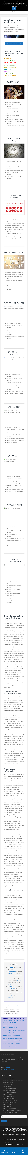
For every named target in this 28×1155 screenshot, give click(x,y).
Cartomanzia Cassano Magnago (9, 1108)
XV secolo (10, 996)
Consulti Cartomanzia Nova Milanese (13, 1006)
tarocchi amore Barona (8, 1082)
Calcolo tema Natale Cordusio (10, 1027)
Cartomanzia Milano (10, 1144)
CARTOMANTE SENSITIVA (10, 67)
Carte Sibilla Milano (8, 1137)
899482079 (8, 1067)
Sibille (9, 984)
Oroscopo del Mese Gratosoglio (10, 1100)
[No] (26, 5)
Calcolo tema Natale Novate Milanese (12, 1033)
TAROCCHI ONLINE (8, 73)
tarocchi (19, 980)
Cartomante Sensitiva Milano (19, 1137)
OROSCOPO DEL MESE (9, 64)
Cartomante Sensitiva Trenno (10, 1025)
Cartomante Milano (19, 1144)
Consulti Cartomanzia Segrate (9, 1092)
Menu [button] (14, 11)
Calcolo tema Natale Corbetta (9, 1090)
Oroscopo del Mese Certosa (9, 1078)
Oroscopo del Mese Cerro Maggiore (11, 1035)
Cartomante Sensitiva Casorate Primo (12, 1040)
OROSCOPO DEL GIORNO (10, 62)
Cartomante (11, 967)
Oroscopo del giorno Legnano (9, 1088)
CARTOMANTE (7, 71)
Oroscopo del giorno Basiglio (10, 1046)
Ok (14, 8)
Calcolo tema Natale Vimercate (9, 1102)
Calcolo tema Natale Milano (21, 1142)
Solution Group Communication (20, 1130)
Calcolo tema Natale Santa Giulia (10, 1112)
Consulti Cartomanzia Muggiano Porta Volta (12, 1110)
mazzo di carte (11, 977)
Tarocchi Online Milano (20, 1134)
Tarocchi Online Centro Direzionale (11, 1043)
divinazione (11, 973)
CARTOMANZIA (7, 58)
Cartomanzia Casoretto (8, 1104)
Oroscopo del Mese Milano (19, 1139)
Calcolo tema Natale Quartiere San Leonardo (14, 1030)
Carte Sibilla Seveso (7, 1086)
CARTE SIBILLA (7, 69)
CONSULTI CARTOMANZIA (10, 75)
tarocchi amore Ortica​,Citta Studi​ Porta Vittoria (13, 1080)
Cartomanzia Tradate (7, 1094)
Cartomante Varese (7, 1106)
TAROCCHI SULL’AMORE (9, 66)
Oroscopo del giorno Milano (8, 1142)
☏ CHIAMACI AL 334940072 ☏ (14, 44)
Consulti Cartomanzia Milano (9, 1134)
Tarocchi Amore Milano (8, 1139)
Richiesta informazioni (9, 1069)
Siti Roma (14, 1131)
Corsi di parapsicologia (8, 1084)
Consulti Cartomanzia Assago (9, 1096)
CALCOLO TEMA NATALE (9, 60)
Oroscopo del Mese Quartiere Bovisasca (12, 1038)
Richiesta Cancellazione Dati (19, 1129)
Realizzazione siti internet (7, 1130)
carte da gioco (11, 988)
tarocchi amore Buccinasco (9, 1098)
